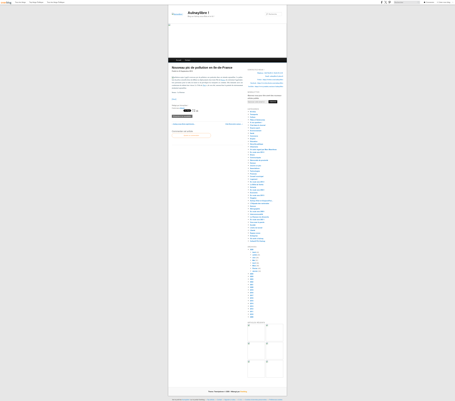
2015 (251, 301)
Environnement (255, 130)
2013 (251, 306)
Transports (254, 114)
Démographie (255, 209)
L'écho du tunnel (256, 228)
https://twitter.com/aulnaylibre (273, 79)
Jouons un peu (255, 165)
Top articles (210, 400)
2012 (251, 309)
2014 (251, 303)
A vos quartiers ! (256, 122)
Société (252, 225)
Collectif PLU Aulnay (257, 241)
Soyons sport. (255, 128)
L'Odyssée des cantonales (259, 203)
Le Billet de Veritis (256, 184)
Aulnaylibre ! (198, 13)
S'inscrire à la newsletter (182, 116)
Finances (253, 174)
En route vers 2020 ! (257, 211)
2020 (251, 287)
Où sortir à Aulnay (256, 238)
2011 (251, 311)
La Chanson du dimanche (259, 217)
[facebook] (381, 2)
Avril (254, 263)
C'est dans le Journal (257, 125)
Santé (252, 133)
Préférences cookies (275, 400)
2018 (251, 292)
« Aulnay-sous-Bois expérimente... (183, 124)
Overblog (243, 391)
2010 (251, 314)
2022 (251, 282)
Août (254, 252)
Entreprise (254, 236)
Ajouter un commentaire (191, 135)
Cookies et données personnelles (256, 400)
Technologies (255, 171)
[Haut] (174, 99)
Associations (254, 168)
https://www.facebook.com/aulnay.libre (270, 83)
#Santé (182, 108)
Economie (253, 192)
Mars (254, 265)
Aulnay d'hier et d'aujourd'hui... (261, 200)
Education (253, 141)
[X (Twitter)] (385, 2)
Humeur (253, 163)
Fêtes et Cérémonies (257, 120)
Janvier (255, 271)
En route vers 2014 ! (257, 152)
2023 (251, 279)
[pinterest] (389, 2)
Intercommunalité (256, 214)
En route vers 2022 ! (257, 190)
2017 (251, 295)
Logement (253, 179)
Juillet (254, 255)
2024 (251, 276)
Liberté (252, 230)
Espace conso (255, 233)
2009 (251, 317)
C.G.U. (240, 400)
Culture (252, 117)
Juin (254, 257)
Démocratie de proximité (259, 160)
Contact (187, 60)
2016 (251, 298)
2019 (251, 290)
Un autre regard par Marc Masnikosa (263, 149)
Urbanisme (254, 147)
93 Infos (253, 111)
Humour (253, 206)
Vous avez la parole (257, 222)
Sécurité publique (256, 144)
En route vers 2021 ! (257, 219)
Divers (252, 155)
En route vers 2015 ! (257, 195)
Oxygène (253, 198)
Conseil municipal (256, 176)
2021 (251, 284)
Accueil (178, 60)
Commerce (254, 136)
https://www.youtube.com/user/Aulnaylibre (269, 86)
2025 (251, 274)
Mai (253, 260)
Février (254, 268)
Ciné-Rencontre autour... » (234, 124)
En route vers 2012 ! (257, 182)
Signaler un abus (230, 400)
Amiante (253, 187)
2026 (251, 249)
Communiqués (255, 157)
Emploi (252, 138)
